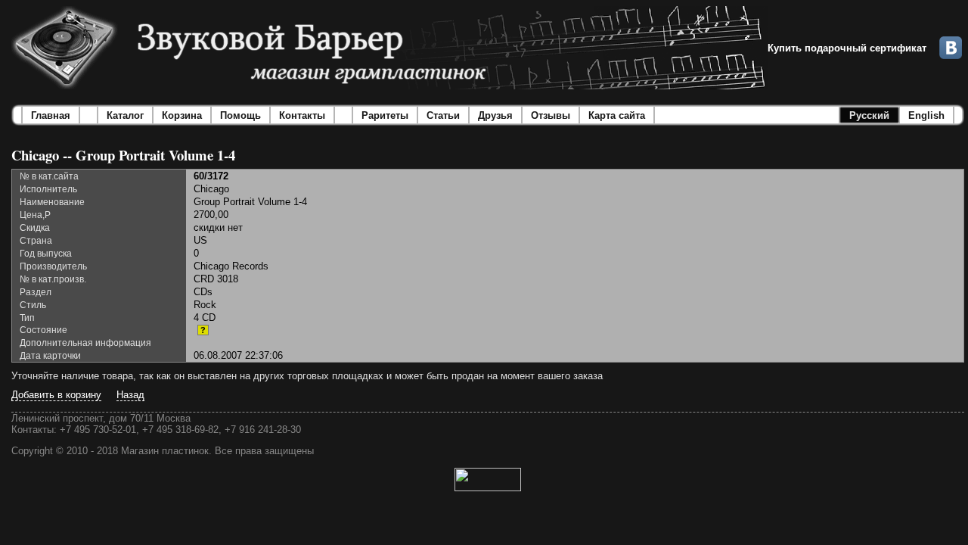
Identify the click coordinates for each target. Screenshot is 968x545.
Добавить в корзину (56, 394)
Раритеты (384, 115)
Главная (50, 115)
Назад (130, 394)
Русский (869, 115)
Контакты (302, 115)
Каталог (125, 115)
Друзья (495, 115)
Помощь (240, 115)
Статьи (443, 115)
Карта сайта (616, 115)
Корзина (182, 115)
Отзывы (550, 115)
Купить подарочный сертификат (847, 48)
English (926, 115)
